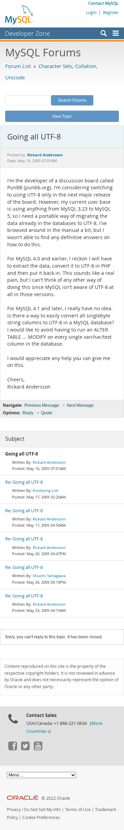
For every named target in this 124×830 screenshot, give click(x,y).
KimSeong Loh (46, 490)
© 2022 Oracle (55, 798)
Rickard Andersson (49, 462)
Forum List (18, 66)
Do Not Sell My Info (42, 809)
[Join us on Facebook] (12, 748)
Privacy (14, 809)
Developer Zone (27, 33)
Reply (27, 413)
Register (111, 12)
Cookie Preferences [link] (41, 817)
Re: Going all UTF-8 (24, 482)
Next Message (80, 405)
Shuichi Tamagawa (49, 575)
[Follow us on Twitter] (25, 748)
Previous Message (41, 405)
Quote (46, 413)
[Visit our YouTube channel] (37, 748)
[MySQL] (19, 14)
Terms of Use (78, 809)
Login (91, 12)
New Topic (62, 116)
